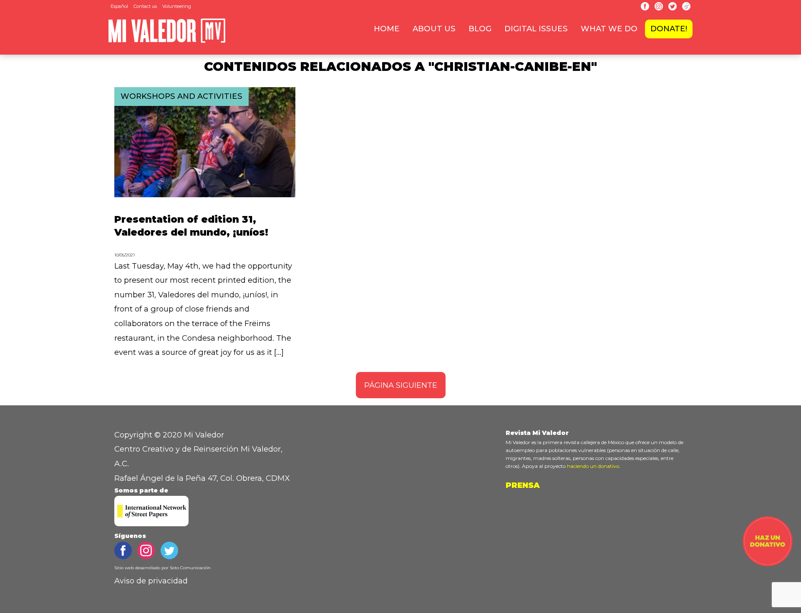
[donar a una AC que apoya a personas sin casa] (768, 563)
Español (119, 6)
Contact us (145, 6)
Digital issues (536, 28)
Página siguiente (400, 385)
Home (387, 28)
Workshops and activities (181, 96)
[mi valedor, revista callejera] (166, 41)
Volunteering (176, 6)
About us (434, 28)
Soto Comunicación (190, 567)
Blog (480, 28)
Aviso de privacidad (151, 580)
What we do (609, 28)
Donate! (668, 28)
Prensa (523, 485)
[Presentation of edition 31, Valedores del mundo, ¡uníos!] (204, 194)
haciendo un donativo (593, 466)
